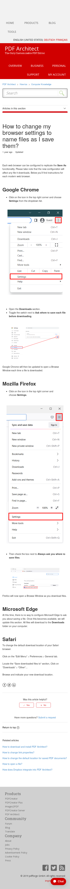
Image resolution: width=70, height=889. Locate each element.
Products (31, 23)
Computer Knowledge (41, 84)
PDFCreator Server (15, 810)
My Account (57, 74)
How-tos (23, 84)
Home (10, 23)
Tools (12, 32)
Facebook (4, 685)
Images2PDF (12, 806)
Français (61, 39)
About (8, 840)
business (37, 66)
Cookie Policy (12, 856)
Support (33, 74)
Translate (10, 831)
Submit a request (47, 717)
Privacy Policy (12, 848)
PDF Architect (9, 84)
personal (59, 66)
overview (15, 66)
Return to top (9, 727)
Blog (7, 827)
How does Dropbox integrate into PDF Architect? (27, 769)
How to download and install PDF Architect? (24, 746)
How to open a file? (12, 763)
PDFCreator (11, 798)
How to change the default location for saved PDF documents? (34, 758)
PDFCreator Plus (14, 802)
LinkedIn (14, 685)
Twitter (9, 685)
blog (52, 23)
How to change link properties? (18, 752)
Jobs (7, 844)
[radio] (26, 705)
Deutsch (49, 39)
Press (8, 860)
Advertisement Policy (16, 852)
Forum (8, 823)
